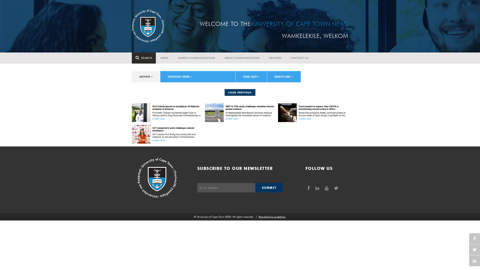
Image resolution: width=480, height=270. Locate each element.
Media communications (242, 57)
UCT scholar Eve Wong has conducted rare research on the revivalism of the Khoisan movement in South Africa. (174, 135)
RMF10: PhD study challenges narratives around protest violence (250, 107)
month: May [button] (282, 76)
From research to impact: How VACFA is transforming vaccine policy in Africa (318, 107)
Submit (269, 188)
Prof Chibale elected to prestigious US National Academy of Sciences (175, 107)
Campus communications (196, 57)
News (164, 57)
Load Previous (240, 92)
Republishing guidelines (272, 216)
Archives (275, 57)
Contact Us (299, 57)
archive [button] (145, 76)
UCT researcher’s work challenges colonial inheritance (173, 129)
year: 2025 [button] (250, 76)
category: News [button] (179, 76)
